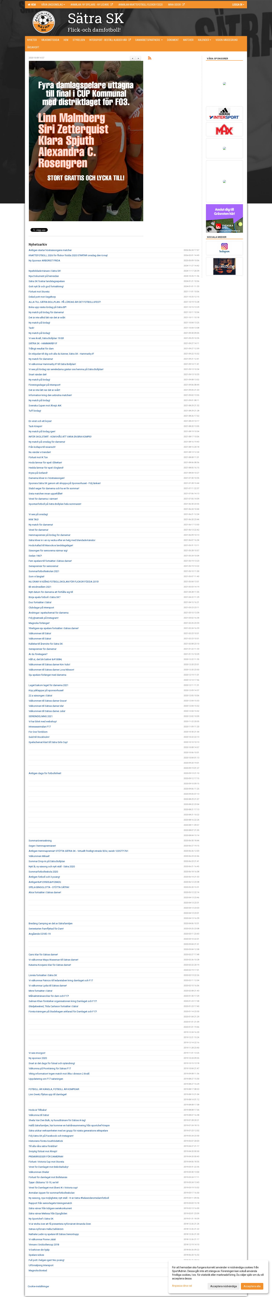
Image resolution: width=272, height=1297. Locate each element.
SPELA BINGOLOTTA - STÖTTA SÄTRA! (49, 887)
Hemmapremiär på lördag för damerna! (49, 535)
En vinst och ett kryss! (40, 421)
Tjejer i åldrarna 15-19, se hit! (44, 1182)
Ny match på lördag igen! (42, 431)
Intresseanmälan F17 (40, 726)
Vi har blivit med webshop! (43, 721)
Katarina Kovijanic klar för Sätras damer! (50, 965)
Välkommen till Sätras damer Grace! (48, 700)
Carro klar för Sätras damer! (43, 954)
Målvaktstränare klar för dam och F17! (49, 996)
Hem (33, 4)
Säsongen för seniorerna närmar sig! (48, 550)
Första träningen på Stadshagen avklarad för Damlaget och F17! (63, 1011)
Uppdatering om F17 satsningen (46, 1078)
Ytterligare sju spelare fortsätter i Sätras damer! (54, 628)
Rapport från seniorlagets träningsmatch (50, 1203)
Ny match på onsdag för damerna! (47, 441)
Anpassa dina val (182, 1285)
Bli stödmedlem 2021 (40, 586)
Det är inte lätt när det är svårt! (44, 390)
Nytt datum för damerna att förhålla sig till (51, 592)
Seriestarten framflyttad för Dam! (46, 928)
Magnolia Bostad (38, 1270)
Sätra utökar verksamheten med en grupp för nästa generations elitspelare (68, 1130)
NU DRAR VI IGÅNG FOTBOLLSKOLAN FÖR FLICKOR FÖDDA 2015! (64, 581)
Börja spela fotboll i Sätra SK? (45, 597)
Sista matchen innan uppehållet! (46, 493)
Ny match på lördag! (39, 322)
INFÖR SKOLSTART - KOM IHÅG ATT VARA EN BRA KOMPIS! (60, 436)
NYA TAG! (34, 519)
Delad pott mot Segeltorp (42, 296)
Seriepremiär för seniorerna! (43, 566)
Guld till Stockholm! (39, 737)
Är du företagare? (38, 654)
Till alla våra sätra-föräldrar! (43, 1146)
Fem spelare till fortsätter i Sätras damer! (50, 561)
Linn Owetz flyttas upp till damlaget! (48, 1094)
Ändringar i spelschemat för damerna (48, 612)
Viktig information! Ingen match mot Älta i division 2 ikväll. (59, 1073)
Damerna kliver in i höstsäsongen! (47, 478)
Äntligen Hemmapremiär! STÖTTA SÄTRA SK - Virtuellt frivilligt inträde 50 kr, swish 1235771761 (78, 851)
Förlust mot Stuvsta (39, 291)
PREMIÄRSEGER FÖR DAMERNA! (46, 1156)
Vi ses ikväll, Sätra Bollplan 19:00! (46, 338)
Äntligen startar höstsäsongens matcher (50, 250)
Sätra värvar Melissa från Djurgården (48, 1213)
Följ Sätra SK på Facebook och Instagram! (51, 1135)
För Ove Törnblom (38, 731)
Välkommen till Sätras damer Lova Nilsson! (51, 669)
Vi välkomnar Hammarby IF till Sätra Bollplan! (52, 364)
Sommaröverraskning (40, 840)
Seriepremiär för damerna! (42, 649)
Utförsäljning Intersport (41, 1265)
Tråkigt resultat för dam (41, 348)
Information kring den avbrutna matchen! (50, 395)
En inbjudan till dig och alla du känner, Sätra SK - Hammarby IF (61, 353)
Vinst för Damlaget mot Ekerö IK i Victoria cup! (53, 1187)
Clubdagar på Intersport (41, 607)
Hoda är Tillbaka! (38, 1110)
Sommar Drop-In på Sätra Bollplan (47, 861)
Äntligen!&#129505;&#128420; (45, 882)
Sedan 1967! (35, 555)
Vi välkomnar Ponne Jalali (42, 1239)
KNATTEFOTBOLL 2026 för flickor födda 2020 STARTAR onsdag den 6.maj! (68, 255)
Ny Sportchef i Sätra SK (41, 1218)
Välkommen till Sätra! (40, 633)
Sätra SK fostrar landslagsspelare (47, 281)
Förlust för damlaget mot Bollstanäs (48, 1177)
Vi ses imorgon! (37, 1053)
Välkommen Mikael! (39, 856)
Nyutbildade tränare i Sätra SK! (45, 270)
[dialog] (218, 1276)
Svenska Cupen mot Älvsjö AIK (45, 405)
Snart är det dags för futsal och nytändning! (52, 1063)
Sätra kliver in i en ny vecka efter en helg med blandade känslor (62, 540)
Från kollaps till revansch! (42, 447)
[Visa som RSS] (149, 58)
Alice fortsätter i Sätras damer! (45, 892)
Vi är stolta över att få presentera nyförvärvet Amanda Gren (60, 1223)
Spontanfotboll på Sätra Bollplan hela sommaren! (55, 504)
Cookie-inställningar (38, 1286)
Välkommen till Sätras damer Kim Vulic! (49, 664)
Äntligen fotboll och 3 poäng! (44, 876)
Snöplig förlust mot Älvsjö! (43, 1151)
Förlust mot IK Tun (38, 457)
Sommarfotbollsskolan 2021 (44, 571)
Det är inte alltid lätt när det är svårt (47, 317)
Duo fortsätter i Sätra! (40, 602)
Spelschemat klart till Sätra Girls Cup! (48, 742)
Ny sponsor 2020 (38, 1058)
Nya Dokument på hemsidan (44, 276)
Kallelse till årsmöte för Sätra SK (46, 643)
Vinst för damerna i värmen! (43, 498)
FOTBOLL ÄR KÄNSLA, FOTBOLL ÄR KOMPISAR (54, 1089)
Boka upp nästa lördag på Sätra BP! (47, 307)
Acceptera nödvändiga (223, 1286)
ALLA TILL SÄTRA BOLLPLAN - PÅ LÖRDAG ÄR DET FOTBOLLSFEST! (65, 302)
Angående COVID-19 (40, 933)
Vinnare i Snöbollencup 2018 (44, 1244)
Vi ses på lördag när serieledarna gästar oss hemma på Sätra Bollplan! (66, 369)
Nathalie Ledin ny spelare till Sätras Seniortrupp (54, 1234)
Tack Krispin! (35, 426)
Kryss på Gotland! (38, 472)
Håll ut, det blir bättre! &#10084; (45, 659)
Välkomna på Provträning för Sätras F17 (50, 1068)
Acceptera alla (252, 1286)
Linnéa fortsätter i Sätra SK (43, 975)
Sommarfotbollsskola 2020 (43, 871)
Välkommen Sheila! (39, 1172)
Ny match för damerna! (41, 359)
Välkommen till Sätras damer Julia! (47, 711)
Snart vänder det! (38, 374)
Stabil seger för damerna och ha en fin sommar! (54, 488)
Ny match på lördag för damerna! (46, 312)
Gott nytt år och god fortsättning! (46, 286)
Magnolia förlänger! (39, 623)
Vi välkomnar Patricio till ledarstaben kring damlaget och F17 (61, 980)
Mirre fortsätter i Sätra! (40, 990)
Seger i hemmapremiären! (42, 845)
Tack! (31, 327)
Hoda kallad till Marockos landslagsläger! (51, 545)
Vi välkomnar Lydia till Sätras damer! (48, 985)
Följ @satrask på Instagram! (43, 618)
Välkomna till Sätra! (39, 1115)
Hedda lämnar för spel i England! (46, 467)
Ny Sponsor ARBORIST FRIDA (44, 260)
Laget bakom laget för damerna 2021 (48, 685)
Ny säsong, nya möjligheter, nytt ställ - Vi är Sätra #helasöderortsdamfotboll (69, 1198)
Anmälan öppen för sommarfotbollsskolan (52, 1192)
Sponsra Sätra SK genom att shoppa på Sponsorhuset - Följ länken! (65, 483)
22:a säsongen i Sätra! (40, 695)
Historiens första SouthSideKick (46, 1141)
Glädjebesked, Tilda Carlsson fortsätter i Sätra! (53, 1006)
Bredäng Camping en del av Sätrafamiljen (51, 923)
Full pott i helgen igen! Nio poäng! (46, 1260)
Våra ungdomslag (52, 4)
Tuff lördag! (35, 410)
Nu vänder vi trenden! (40, 452)
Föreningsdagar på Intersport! (45, 384)
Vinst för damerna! (38, 529)
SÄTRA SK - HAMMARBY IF (43, 343)
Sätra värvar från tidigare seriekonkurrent (50, 1208)
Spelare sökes (36, 1255)
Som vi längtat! (36, 576)
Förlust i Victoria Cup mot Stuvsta (46, 1161)
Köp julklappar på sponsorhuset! (46, 690)
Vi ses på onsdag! (38, 514)
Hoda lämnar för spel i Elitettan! (45, 462)
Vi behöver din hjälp (39, 1249)
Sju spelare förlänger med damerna (47, 674)
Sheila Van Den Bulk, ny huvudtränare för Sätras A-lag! (57, 1120)
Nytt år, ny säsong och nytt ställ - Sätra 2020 (52, 866)
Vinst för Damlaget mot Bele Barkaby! (48, 1166)
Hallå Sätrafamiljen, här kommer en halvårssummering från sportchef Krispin (69, 1125)
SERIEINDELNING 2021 (41, 716)
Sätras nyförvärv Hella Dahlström (46, 1229)
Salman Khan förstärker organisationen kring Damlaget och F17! (63, 1001)
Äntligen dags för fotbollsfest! (45, 773)
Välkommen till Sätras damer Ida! (46, 706)
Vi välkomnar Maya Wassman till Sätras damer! (53, 959)
